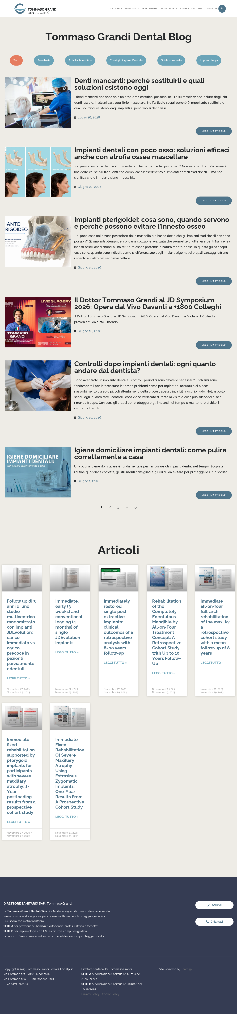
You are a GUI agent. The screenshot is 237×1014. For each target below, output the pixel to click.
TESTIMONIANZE (168, 8)
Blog (201, 8)
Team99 (186, 969)
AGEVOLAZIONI (187, 8)
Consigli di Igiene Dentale (126, 60)
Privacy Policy (90, 994)
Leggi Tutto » (18, 678)
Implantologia (209, 60)
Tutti (16, 60)
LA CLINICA (116, 8)
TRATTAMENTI (149, 8)
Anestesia (43, 60)
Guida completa (171, 60)
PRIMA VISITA (132, 8)
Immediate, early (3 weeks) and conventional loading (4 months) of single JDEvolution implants (68, 621)
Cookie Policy (110, 994)
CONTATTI (211, 8)
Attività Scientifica (80, 60)
